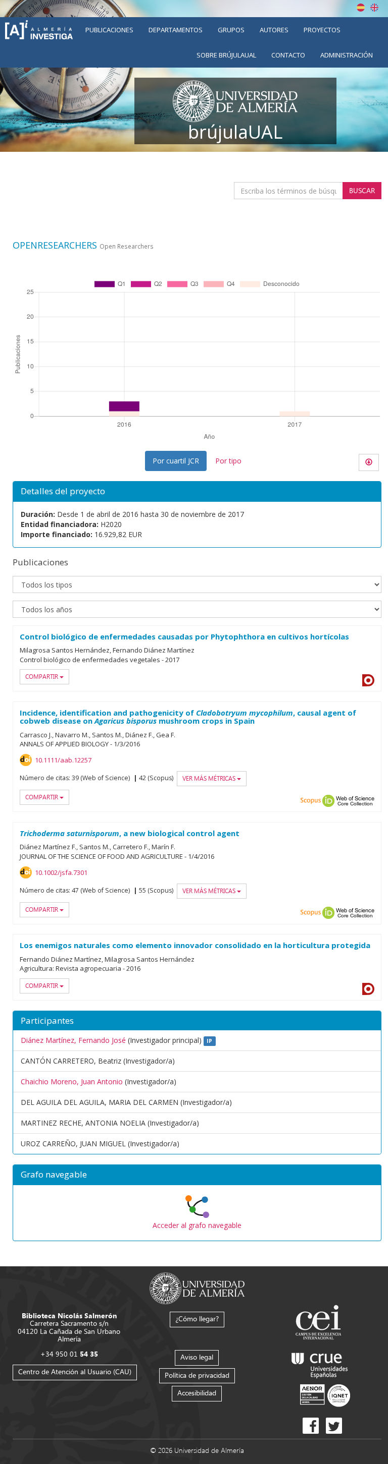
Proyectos (322, 29)
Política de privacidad (197, 1375)
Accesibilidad (196, 1392)
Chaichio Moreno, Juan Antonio (72, 1081)
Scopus (311, 801)
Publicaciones (109, 29)
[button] (197, 1175)
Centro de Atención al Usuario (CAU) (74, 1371)
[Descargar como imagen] (369, 462)
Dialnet (368, 680)
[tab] (197, 1175)
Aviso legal (196, 1357)
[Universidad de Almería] (197, 1287)
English (374, 8)
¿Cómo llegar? (197, 1318)
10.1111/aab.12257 (63, 760)
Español (361, 8)
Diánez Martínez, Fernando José (73, 1040)
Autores (274, 29)
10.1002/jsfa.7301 (61, 872)
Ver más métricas (209, 778)
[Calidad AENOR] (325, 1395)
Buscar (362, 190)
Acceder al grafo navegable (197, 1225)
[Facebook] (311, 1426)
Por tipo (228, 460)
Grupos (231, 29)
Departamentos (176, 29)
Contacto (288, 55)
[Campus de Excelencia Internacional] (320, 1323)
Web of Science (355, 801)
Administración (346, 55)
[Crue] (320, 1363)
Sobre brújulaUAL (226, 55)
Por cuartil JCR (176, 460)
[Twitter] (334, 1426)
